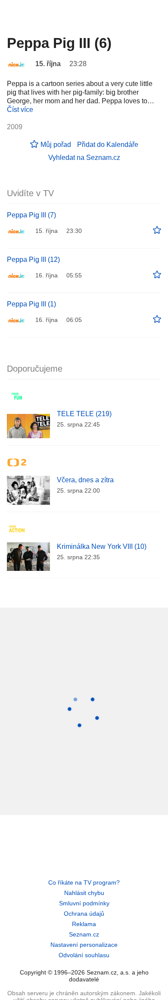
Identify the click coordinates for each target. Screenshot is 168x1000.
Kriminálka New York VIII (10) (101, 546)
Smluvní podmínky (84, 903)
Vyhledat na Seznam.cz (84, 157)
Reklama (84, 923)
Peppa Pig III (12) (33, 259)
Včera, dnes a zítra (85, 480)
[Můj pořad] (157, 230)
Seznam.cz (84, 934)
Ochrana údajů (84, 913)
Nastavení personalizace (84, 944)
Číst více (20, 109)
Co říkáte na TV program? (84, 882)
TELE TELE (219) (84, 413)
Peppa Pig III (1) (31, 304)
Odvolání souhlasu (84, 955)
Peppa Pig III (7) (31, 215)
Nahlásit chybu (84, 892)
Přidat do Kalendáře (107, 144)
